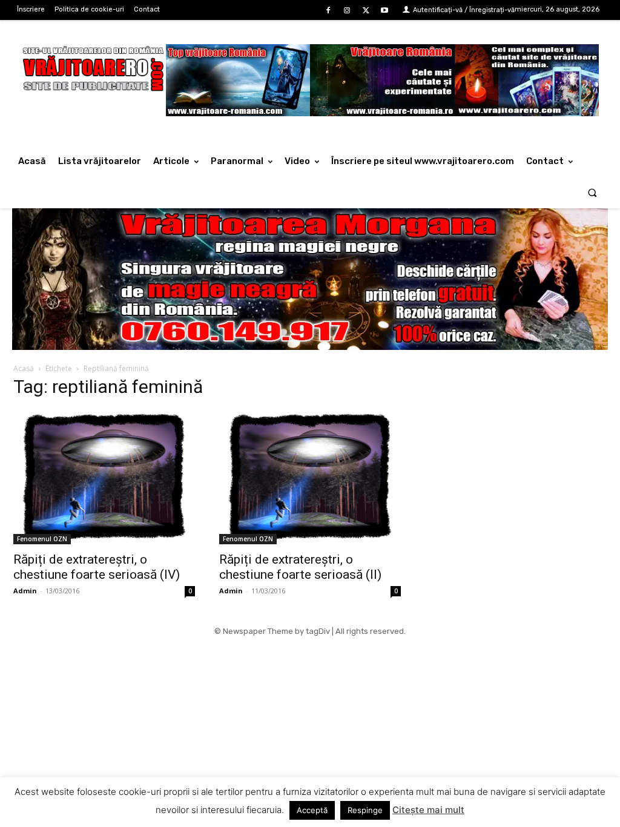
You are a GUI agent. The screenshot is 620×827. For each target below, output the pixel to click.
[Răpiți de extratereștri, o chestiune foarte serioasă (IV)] (104, 477)
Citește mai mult (428, 809)
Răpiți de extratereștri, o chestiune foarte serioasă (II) (300, 567)
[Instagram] (346, 10)
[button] (592, 192)
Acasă (23, 368)
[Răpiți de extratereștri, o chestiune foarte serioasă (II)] (310, 477)
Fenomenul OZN (42, 539)
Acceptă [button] (312, 810)
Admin (25, 590)
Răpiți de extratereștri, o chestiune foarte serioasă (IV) (96, 567)
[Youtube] (384, 10)
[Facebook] (327, 10)
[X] (366, 10)
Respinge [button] (365, 810)
